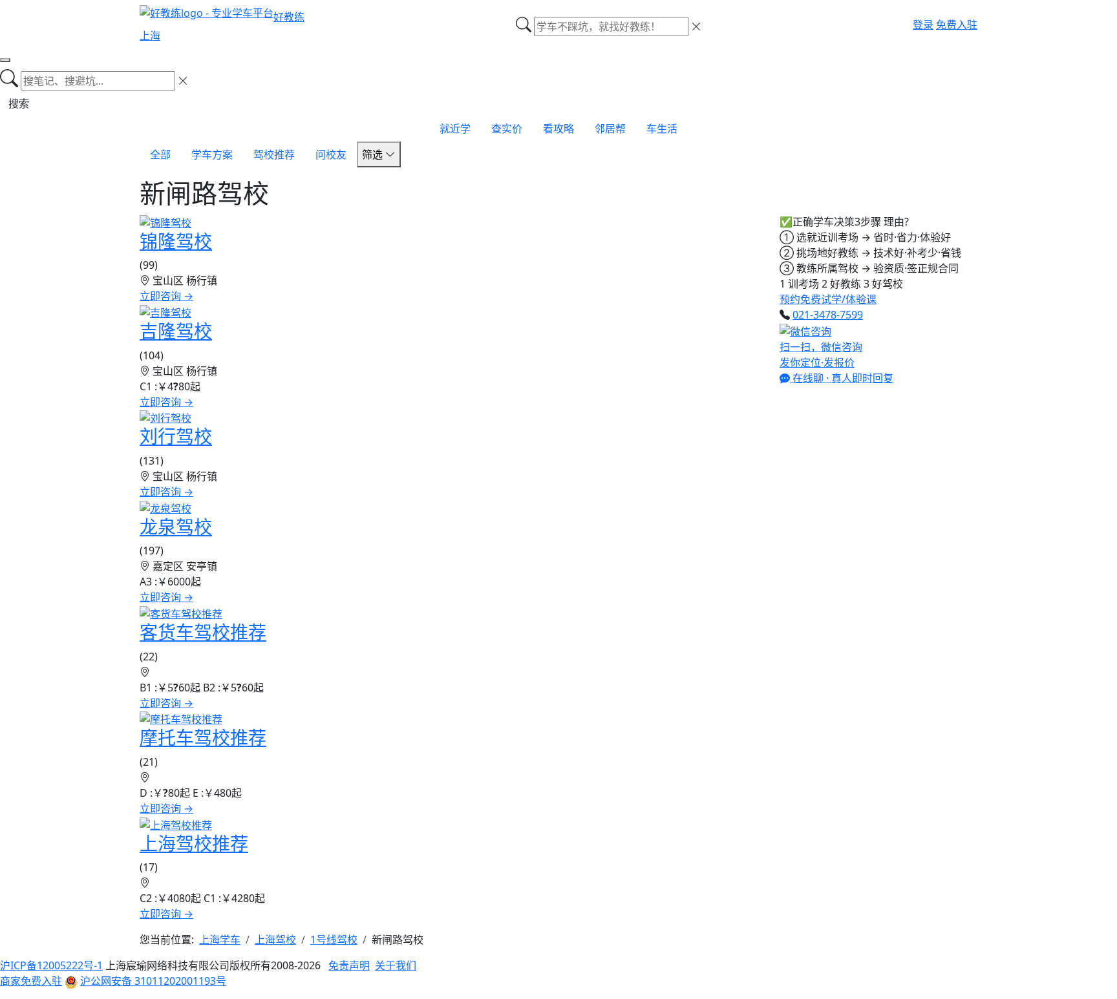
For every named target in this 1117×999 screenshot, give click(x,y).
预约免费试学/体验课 (828, 299)
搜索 (18, 103)
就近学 (455, 128)
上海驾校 (275, 939)
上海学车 (219, 939)
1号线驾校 (333, 939)
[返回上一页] (5, 60)
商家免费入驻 (31, 981)
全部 (160, 154)
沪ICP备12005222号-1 (51, 965)
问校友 (330, 154)
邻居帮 (610, 128)
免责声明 (349, 965)
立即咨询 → (166, 296)
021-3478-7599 (828, 315)
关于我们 (395, 965)
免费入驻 (956, 24)
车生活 (661, 128)
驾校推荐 (274, 154)
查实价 (506, 128)
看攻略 (558, 128)
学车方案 (212, 154)
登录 (923, 24)
